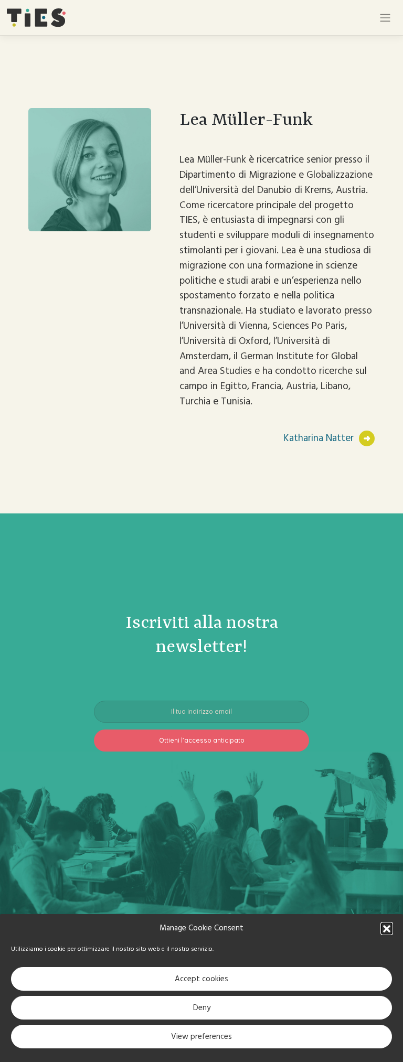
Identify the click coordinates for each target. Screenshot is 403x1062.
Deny (201, 1007)
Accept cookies (201, 978)
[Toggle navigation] (385, 18)
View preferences (201, 1036)
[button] (386, 928)
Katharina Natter (318, 438)
